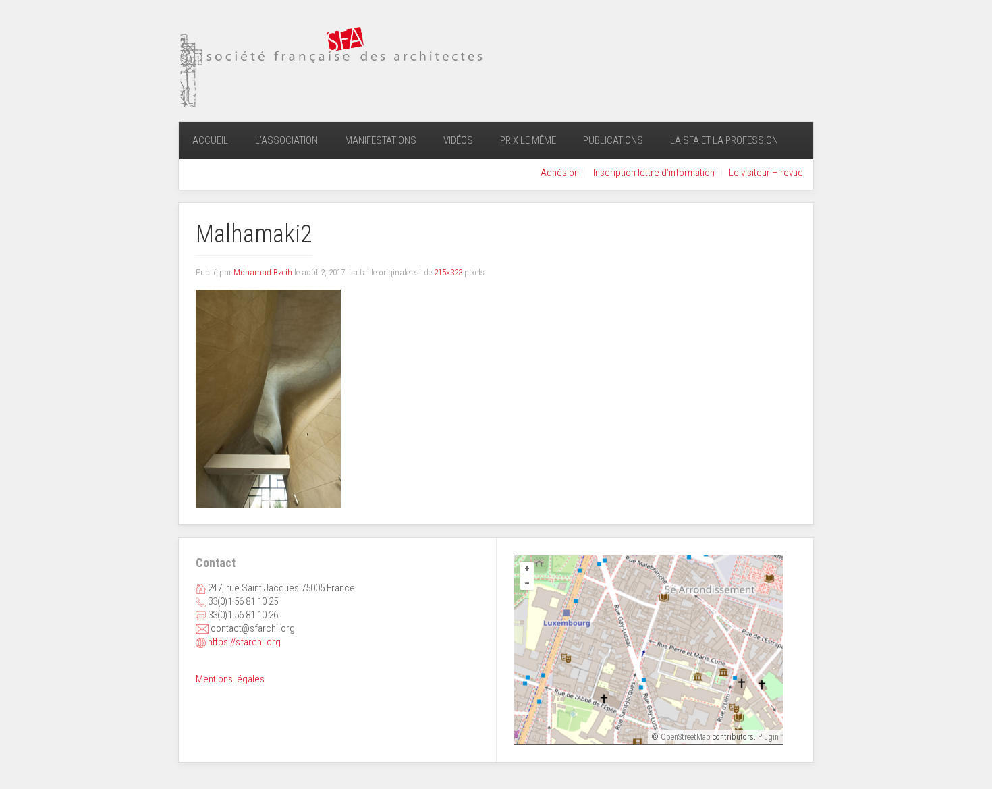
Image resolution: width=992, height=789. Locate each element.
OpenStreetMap (686, 737)
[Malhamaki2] (268, 398)
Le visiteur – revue (766, 173)
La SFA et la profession (724, 140)
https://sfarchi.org (244, 642)
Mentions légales (230, 679)
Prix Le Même (528, 140)
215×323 (448, 272)
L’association (286, 140)
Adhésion (560, 173)
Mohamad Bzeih (262, 272)
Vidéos (458, 140)
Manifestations (380, 140)
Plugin (767, 737)
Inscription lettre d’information (654, 173)
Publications (613, 140)
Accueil (210, 140)
